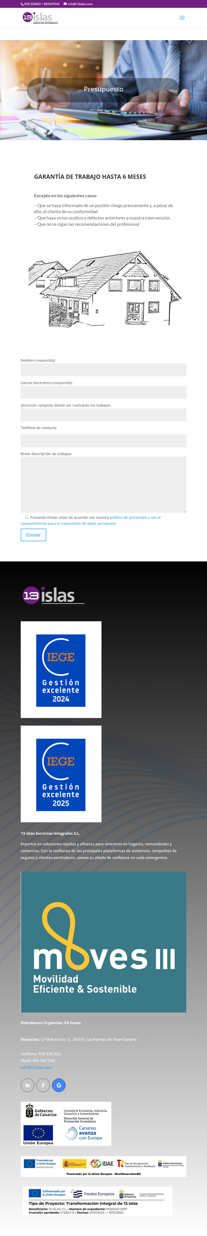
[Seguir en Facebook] (43, 1085)
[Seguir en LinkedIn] (27, 1085)
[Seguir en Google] (59, 1085)
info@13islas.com (36, 1067)
